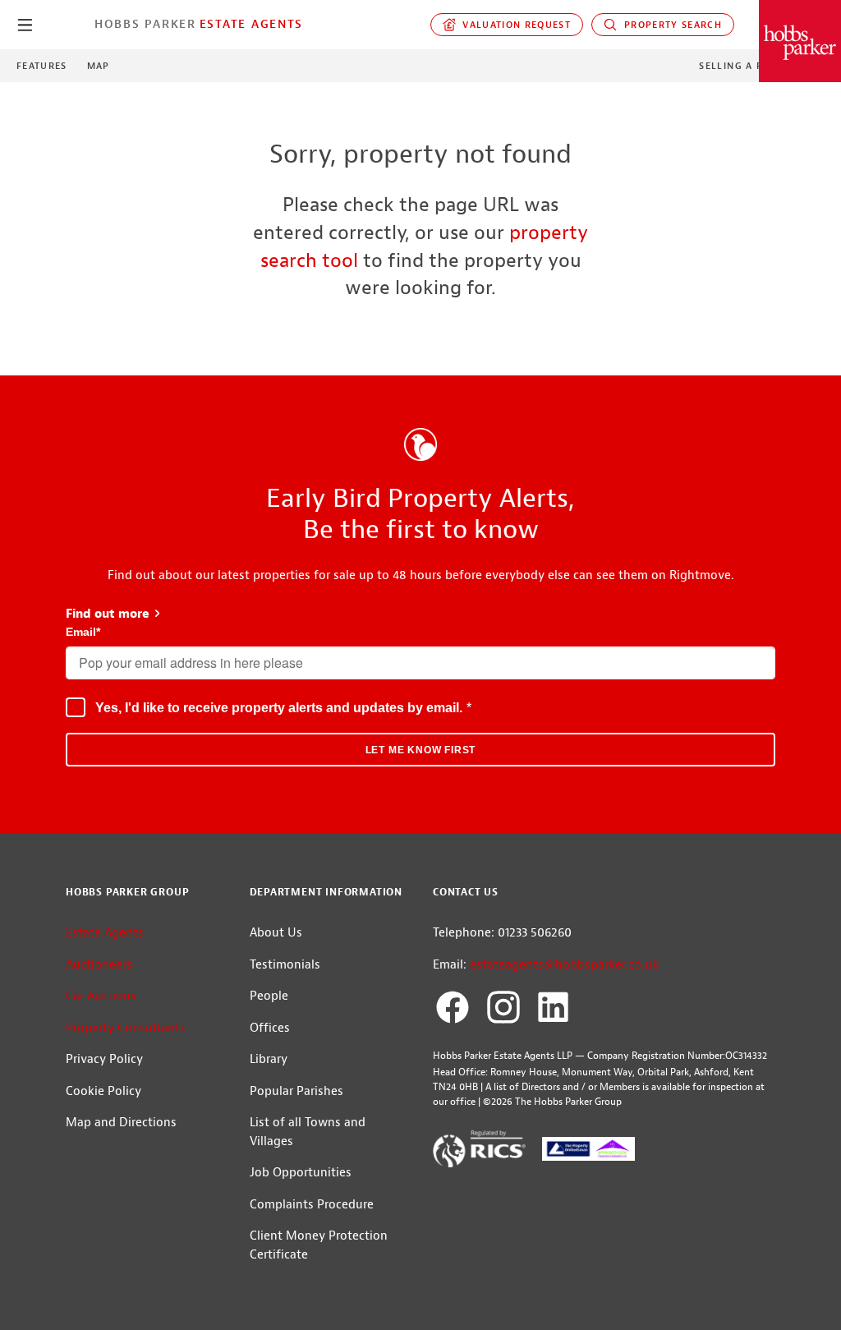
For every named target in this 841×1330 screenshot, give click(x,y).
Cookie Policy (103, 1091)
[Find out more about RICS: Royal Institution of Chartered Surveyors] (479, 1151)
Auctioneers (99, 965)
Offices (270, 1028)
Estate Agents (251, 23)
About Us (276, 933)
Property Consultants (126, 1028)
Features (41, 65)
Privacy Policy (104, 1059)
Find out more (114, 614)
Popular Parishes (296, 1091)
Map (98, 65)
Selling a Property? (757, 65)
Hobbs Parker (145, 23)
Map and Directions (121, 1122)
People (269, 996)
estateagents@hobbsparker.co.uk (564, 965)
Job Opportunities (301, 1172)
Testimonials (285, 965)
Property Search (669, 24)
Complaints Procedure (312, 1205)
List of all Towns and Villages (307, 1132)
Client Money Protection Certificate (319, 1245)
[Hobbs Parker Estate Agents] (800, 41)
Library (268, 1059)
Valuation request (514, 24)
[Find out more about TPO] (588, 1152)
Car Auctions (101, 996)
